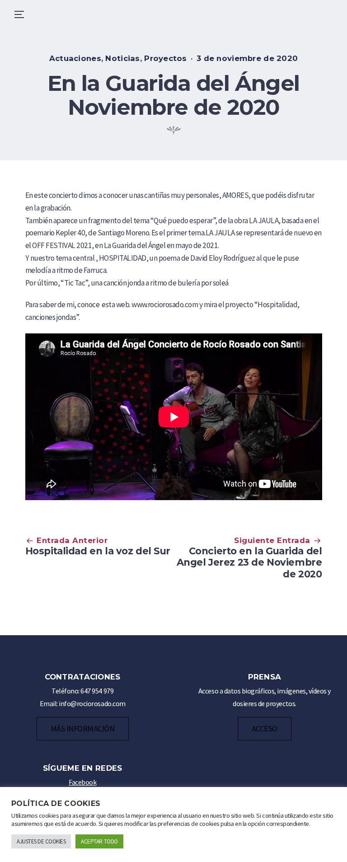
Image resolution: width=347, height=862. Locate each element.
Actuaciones (75, 58)
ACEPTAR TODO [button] (99, 841)
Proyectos (165, 58)
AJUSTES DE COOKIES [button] (41, 841)
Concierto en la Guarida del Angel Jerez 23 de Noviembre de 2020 (249, 562)
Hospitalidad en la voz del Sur (97, 551)
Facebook (82, 782)
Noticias (122, 58)
